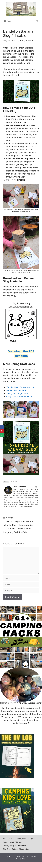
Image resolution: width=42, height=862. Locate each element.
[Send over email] (2, 435)
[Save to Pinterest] (2, 431)
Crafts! (9, 518)
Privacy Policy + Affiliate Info (14, 846)
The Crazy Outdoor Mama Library (16, 849)
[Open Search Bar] (37, 21)
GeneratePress (21, 859)
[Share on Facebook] (2, 427)
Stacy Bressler (20, 486)
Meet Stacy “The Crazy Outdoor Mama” (19, 839)
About (6, 482)
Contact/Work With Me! (12, 842)
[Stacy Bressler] (8, 493)
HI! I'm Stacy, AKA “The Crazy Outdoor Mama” (21, 703)
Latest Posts (14, 482)
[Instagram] (36, 487)
